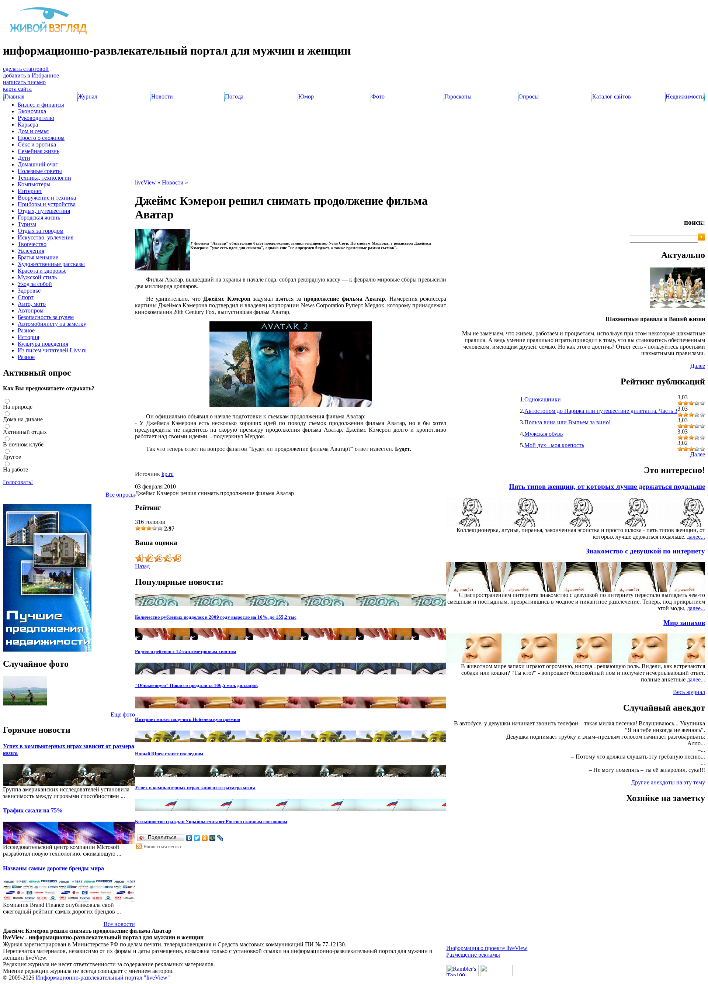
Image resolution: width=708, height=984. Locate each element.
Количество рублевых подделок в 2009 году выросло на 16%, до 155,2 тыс (215, 617)
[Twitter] (197, 838)
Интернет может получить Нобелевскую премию (187, 719)
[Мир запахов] (690, 661)
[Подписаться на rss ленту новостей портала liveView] (160, 847)
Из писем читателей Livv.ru (52, 350)
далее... (696, 537)
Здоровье (29, 290)
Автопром (31, 310)
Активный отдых (25, 432)
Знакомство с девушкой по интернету (645, 551)
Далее (697, 366)
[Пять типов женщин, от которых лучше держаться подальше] (690, 525)
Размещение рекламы (473, 955)
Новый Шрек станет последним (169, 753)
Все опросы (120, 494)
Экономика (32, 111)
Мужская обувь (543, 434)
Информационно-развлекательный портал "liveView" (103, 977)
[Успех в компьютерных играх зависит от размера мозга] (14, 784)
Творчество (32, 244)
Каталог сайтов (611, 96)
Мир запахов (684, 622)
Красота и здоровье (42, 270)
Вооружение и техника (47, 197)
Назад (142, 566)
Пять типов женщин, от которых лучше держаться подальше (607, 486)
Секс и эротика (37, 144)
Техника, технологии (44, 178)
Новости (162, 96)
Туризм (27, 224)
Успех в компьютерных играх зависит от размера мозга (195, 787)
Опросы (528, 96)
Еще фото (123, 714)
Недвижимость (685, 96)
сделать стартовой (26, 69)
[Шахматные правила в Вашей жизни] (677, 306)
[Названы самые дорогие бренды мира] (14, 900)
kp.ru (168, 474)
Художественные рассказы (51, 264)
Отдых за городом (40, 231)
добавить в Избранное (31, 75)
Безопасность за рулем (46, 317)
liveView (145, 182)
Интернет (30, 191)
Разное (26, 330)
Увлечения (31, 251)
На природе (17, 407)
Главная (14, 96)
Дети (24, 158)
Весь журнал (689, 692)
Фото (378, 96)
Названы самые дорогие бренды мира (53, 868)
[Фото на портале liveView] (25, 703)
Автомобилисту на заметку (52, 324)
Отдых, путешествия (44, 211)
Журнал (87, 96)
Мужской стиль (37, 277)
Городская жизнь (39, 217)
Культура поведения (43, 344)
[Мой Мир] (212, 838)
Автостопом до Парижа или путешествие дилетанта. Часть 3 (600, 411)
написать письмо (24, 82)
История (28, 337)
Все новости (119, 924)
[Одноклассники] (205, 838)
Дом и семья (33, 131)
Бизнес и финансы (41, 104)
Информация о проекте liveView (486, 948)
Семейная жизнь (38, 151)
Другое (12, 457)
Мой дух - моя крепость (554, 445)
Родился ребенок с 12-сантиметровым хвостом (185, 651)
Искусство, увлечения (45, 237)
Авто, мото (32, 304)
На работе (15, 469)
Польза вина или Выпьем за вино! (567, 422)
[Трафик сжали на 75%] (14, 842)
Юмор (306, 96)
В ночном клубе (23, 444)
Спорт (26, 297)
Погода (234, 96)
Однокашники (542, 399)
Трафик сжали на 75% (33, 810)
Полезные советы (40, 171)
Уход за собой (35, 284)
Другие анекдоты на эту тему (668, 782)
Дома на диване (23, 419)
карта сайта (17, 89)
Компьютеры (34, 184)
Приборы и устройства (47, 204)
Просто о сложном (41, 138)
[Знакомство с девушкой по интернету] (690, 590)
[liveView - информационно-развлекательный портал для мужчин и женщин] (49, 34)
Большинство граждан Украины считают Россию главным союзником (211, 821)
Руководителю (36, 118)
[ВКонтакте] (189, 838)
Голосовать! (18, 482)
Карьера (28, 124)
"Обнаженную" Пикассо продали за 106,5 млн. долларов (196, 685)
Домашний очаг (38, 164)
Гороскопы (458, 96)
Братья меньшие (38, 257)
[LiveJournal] (220, 838)
